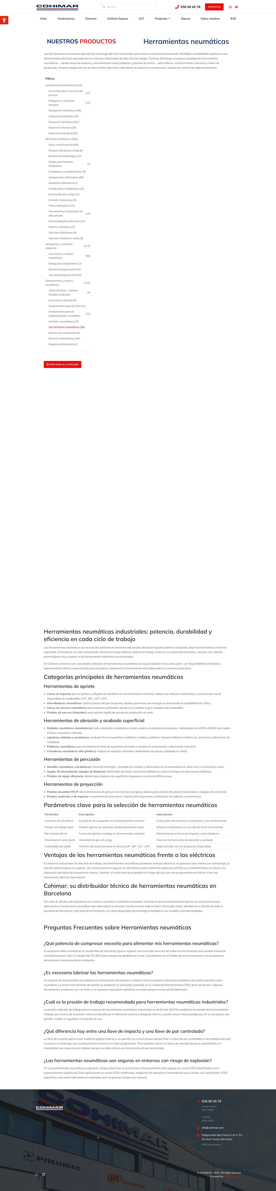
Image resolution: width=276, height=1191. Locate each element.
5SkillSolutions (232, 1176)
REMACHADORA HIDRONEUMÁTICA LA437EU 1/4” (164, 465)
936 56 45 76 (190, 7)
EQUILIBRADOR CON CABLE (209, 150)
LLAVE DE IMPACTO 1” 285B (209, 239)
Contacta (214, 6)
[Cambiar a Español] (230, 6)
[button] (4, 20)
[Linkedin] (43, 1174)
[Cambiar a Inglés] (236, 6)
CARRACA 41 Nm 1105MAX (209, 106)
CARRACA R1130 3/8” (114, 150)
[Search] (104, 6)
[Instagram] (36, 1174)
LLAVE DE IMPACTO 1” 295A (118, 283)
